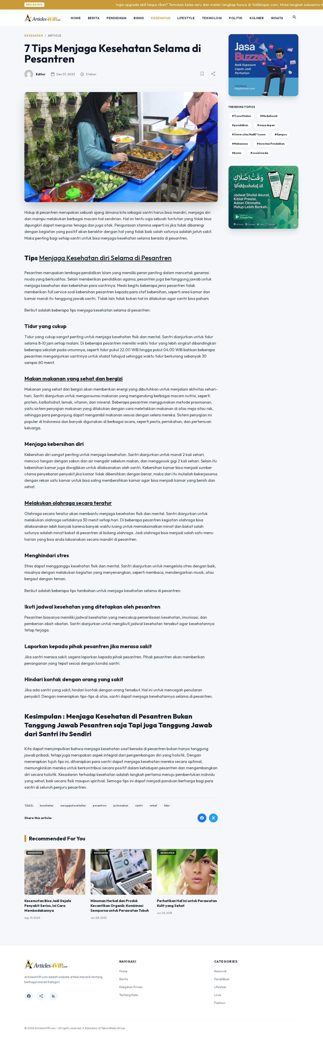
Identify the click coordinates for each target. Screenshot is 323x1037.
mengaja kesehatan (73, 805)
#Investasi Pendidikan (271, 143)
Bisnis (139, 18)
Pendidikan (117, 18)
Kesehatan (160, 18)
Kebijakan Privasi (131, 987)
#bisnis (236, 153)
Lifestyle (186, 18)
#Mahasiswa (240, 143)
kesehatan (46, 805)
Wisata (277, 18)
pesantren (99, 805)
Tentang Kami (128, 995)
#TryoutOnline (241, 116)
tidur (167, 805)
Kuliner (257, 18)
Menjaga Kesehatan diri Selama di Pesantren (105, 258)
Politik (236, 18)
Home (76, 18)
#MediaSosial (268, 116)
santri (139, 805)
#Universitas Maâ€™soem (248, 134)
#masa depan (266, 125)
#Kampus (281, 134)
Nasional (220, 971)
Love (217, 995)
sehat (153, 805)
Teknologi (212, 18)
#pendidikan (240, 125)
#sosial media (259, 153)
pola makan (120, 805)
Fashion (219, 1003)
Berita (94, 18)
